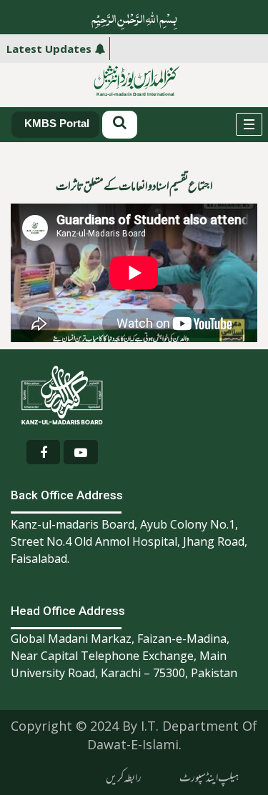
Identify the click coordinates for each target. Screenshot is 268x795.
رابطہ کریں (124, 778)
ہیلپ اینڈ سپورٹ (209, 778)
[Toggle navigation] (249, 124)
